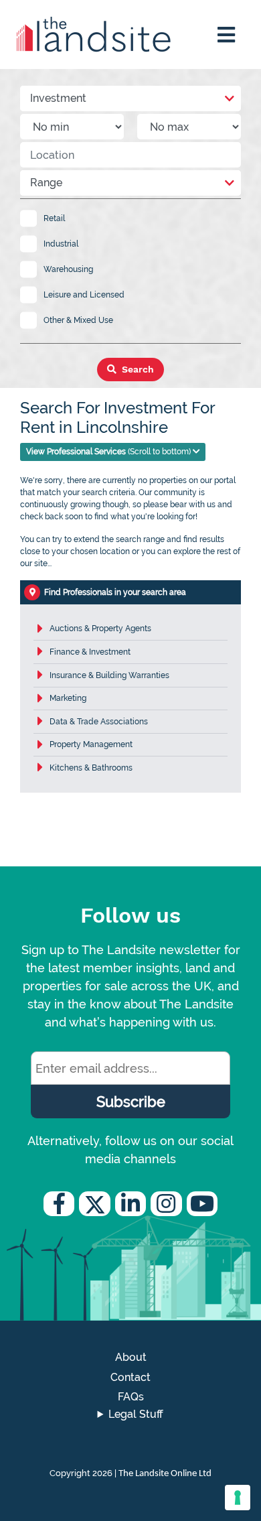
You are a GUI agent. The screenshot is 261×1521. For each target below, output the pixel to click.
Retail (54, 218)
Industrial (61, 244)
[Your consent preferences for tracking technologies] (237, 1497)
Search (136, 369)
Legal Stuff (135, 1414)
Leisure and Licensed (84, 295)
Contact (130, 1377)
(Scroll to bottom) (109, 451)
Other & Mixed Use (78, 320)
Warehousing (68, 269)
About (131, 1357)
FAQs (131, 1396)
